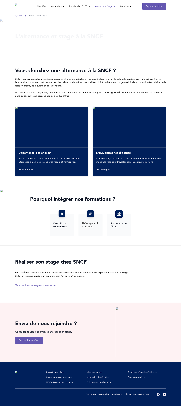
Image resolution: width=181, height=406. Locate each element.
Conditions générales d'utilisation (142, 372)
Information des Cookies (97, 377)
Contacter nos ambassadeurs (59, 377)
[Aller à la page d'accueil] (20, 6)
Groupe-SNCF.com (141, 394)
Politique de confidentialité (99, 382)
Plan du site (91, 394)
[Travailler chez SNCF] (89, 6)
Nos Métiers (56, 6)
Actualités (124, 6)
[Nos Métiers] (64, 6)
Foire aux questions (136, 377)
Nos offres (41, 6)
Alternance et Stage (103, 6)
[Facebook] (158, 394)
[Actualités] (131, 6)
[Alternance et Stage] (115, 6)
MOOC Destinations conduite (59, 382)
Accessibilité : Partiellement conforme (114, 394)
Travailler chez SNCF (78, 6)
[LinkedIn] (164, 394)
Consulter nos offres (55, 372)
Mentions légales (94, 372)
